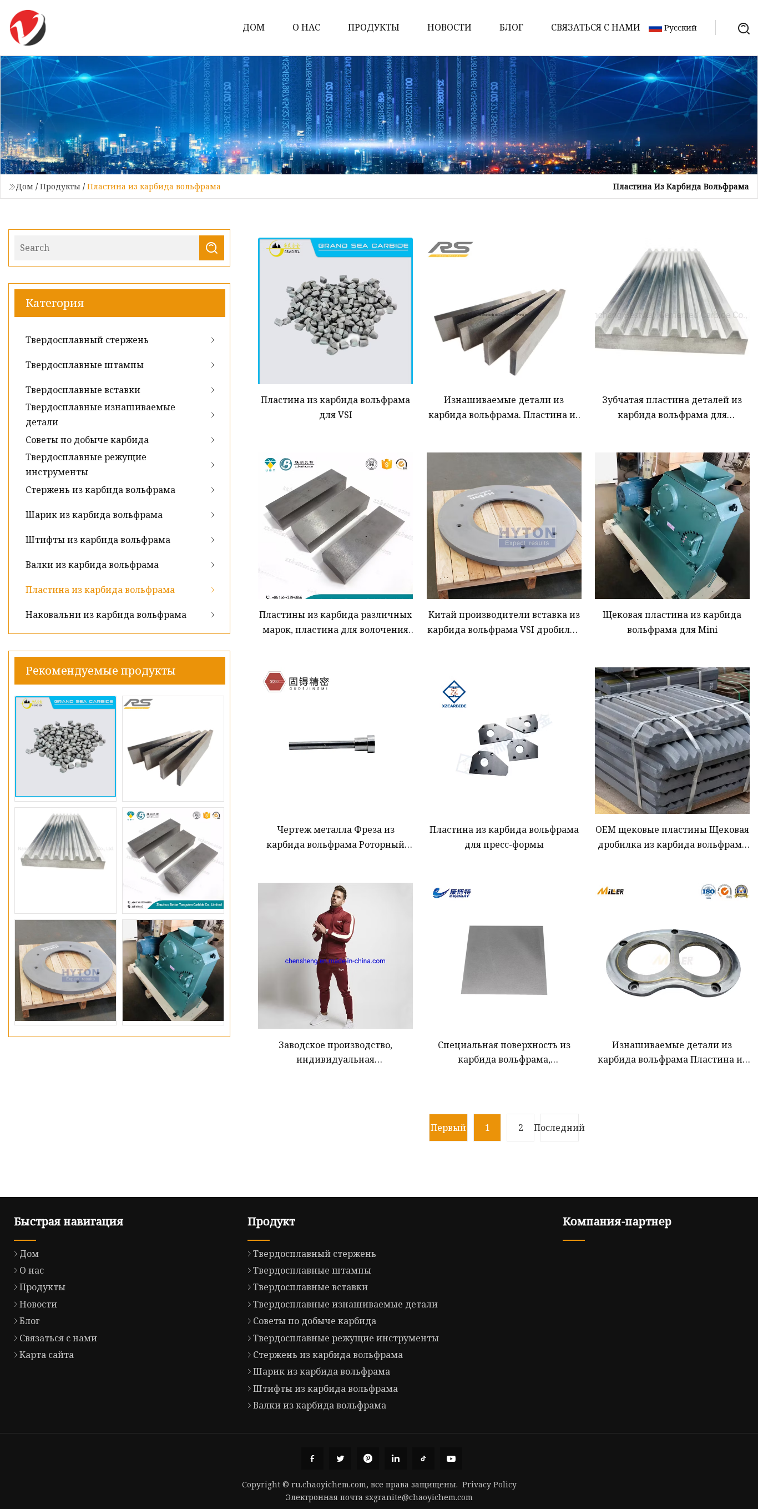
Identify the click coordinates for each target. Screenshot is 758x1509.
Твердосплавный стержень (87, 340)
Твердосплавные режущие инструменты (86, 464)
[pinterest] (368, 1458)
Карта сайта (46, 1355)
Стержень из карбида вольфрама (100, 490)
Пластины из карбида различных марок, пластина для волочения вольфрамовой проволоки (335, 622)
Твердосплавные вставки (83, 390)
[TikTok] (423, 1458)
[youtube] (451, 1458)
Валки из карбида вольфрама (92, 565)
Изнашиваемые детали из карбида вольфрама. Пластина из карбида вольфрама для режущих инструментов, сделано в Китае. (504, 408)
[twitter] (340, 1458)
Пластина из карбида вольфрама (100, 590)
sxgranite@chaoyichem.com (419, 1497)
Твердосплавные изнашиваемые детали (100, 414)
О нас (306, 27)
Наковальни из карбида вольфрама (106, 614)
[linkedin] (396, 1458)
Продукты (374, 27)
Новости (449, 27)
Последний (559, 1127)
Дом (253, 27)
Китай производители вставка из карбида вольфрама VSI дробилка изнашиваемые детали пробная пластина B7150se (503, 622)
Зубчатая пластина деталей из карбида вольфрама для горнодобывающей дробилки (672, 408)
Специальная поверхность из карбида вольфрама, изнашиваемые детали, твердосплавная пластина (504, 1053)
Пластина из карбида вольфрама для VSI (335, 407)
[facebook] (312, 1458)
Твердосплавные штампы (85, 365)
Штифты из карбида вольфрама (98, 540)
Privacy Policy (489, 1484)
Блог (511, 27)
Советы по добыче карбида (87, 440)
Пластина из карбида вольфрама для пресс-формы (504, 836)
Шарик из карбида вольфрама (94, 515)
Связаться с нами (595, 27)
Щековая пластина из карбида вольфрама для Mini (672, 621)
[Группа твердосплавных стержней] (27, 27)
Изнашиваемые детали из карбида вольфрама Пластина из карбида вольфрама (672, 1053)
